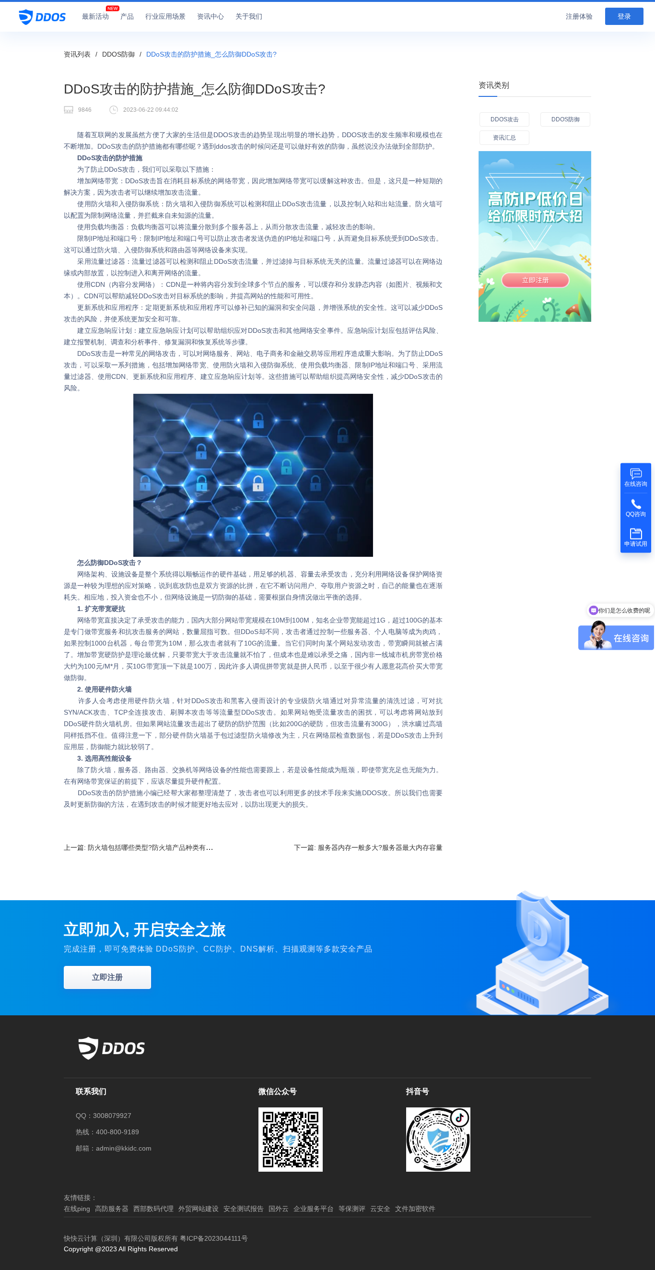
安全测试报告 (243, 1208)
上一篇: (145, 847)
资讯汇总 (504, 137)
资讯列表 (77, 54)
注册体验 (579, 16)
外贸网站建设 (198, 1208)
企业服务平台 (313, 1208)
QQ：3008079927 (103, 1115)
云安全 (380, 1208)
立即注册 (107, 977)
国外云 (279, 1208)
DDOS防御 (118, 54)
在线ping (77, 1208)
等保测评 (352, 1208)
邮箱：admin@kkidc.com (114, 1148)
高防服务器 (112, 1208)
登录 (624, 16)
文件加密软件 (415, 1208)
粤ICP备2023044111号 (214, 1238)
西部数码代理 (153, 1208)
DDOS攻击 (505, 119)
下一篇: (368, 847)
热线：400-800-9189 (107, 1132)
